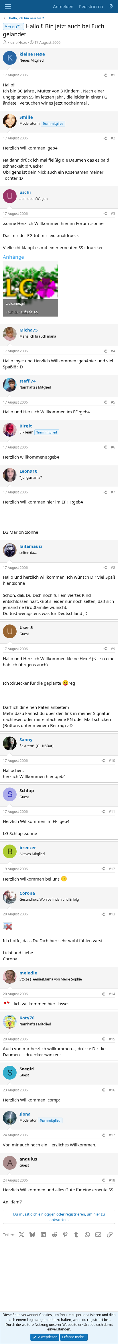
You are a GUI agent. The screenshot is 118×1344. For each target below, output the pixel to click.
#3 (113, 213)
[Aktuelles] (111, 6)
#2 (113, 138)
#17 (112, 1135)
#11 (112, 811)
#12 (112, 868)
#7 (113, 492)
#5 (113, 402)
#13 (112, 914)
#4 (113, 351)
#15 (112, 1039)
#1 (113, 75)
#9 (113, 648)
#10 (112, 760)
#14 (112, 993)
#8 (113, 567)
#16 (112, 1090)
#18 (112, 1180)
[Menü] (8, 6)
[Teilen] (105, 75)
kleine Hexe (17, 42)
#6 (113, 447)
